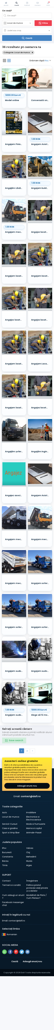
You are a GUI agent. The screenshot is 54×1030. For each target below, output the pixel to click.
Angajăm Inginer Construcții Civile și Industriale (41, 451)
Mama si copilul (34, 828)
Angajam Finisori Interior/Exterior (14, 144)
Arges (29, 865)
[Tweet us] (21, 952)
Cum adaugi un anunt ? (13, 896)
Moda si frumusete (35, 824)
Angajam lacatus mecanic (14, 363)
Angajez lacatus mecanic (41, 232)
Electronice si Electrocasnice (33, 818)
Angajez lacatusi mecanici (14, 319)
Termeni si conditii (11, 885)
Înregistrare (32, 880)
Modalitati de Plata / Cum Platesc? (36, 896)
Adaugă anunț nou (27, 785)
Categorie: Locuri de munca (17, 52)
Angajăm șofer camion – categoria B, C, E (14, 451)
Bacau (5, 861)
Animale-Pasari (33, 832)
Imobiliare (31, 812)
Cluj (28, 852)
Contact (6, 880)
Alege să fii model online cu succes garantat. (41, 714)
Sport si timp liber (11, 832)
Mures (29, 861)
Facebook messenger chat (13, 904)
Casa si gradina (10, 828)
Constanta (7, 856)
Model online (12, 100)
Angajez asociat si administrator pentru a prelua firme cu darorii (14, 495)
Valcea (29, 848)
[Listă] (4, 60)
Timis (4, 865)
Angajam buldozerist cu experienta (41, 188)
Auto (4, 812)
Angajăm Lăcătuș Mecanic (14, 188)
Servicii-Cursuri (9, 824)
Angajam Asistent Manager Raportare (41, 144)
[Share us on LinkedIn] (27, 952)
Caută (14, 961)
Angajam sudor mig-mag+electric (14, 714)
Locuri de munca (10, 816)
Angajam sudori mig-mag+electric (14, 671)
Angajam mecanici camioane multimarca (14, 232)
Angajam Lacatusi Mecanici (41, 363)
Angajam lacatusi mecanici (14, 275)
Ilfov (4, 848)
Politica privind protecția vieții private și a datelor (37, 888)
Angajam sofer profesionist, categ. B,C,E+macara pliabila (41, 583)
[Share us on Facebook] (10, 952)
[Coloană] (9, 60)
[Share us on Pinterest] (16, 952)
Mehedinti (31, 856)
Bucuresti (7, 852)
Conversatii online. (41, 100)
